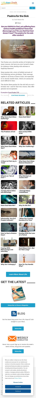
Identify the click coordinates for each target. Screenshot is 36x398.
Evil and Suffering (21, 11)
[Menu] (33, 3)
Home (11, 11)
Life (15, 11)
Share (19, 23)
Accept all (18, 386)
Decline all (18, 391)
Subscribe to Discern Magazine (18, 305)
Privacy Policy (17, 378)
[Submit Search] (32, 8)
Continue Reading (18, 95)
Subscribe (18, 328)
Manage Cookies (18, 382)
